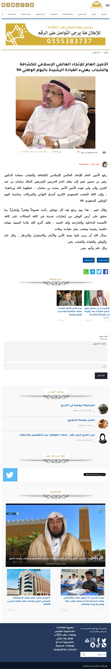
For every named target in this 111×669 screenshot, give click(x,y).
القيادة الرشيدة (102, 260)
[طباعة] (104, 153)
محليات (93, 14)
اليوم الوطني (88, 260)
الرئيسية (103, 14)
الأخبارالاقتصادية (67, 14)
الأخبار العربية (82, 14)
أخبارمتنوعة (53, 14)
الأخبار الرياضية (40, 14)
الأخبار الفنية (12, 14)
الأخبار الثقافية (25, 14)
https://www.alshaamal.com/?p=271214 (89, 152)
